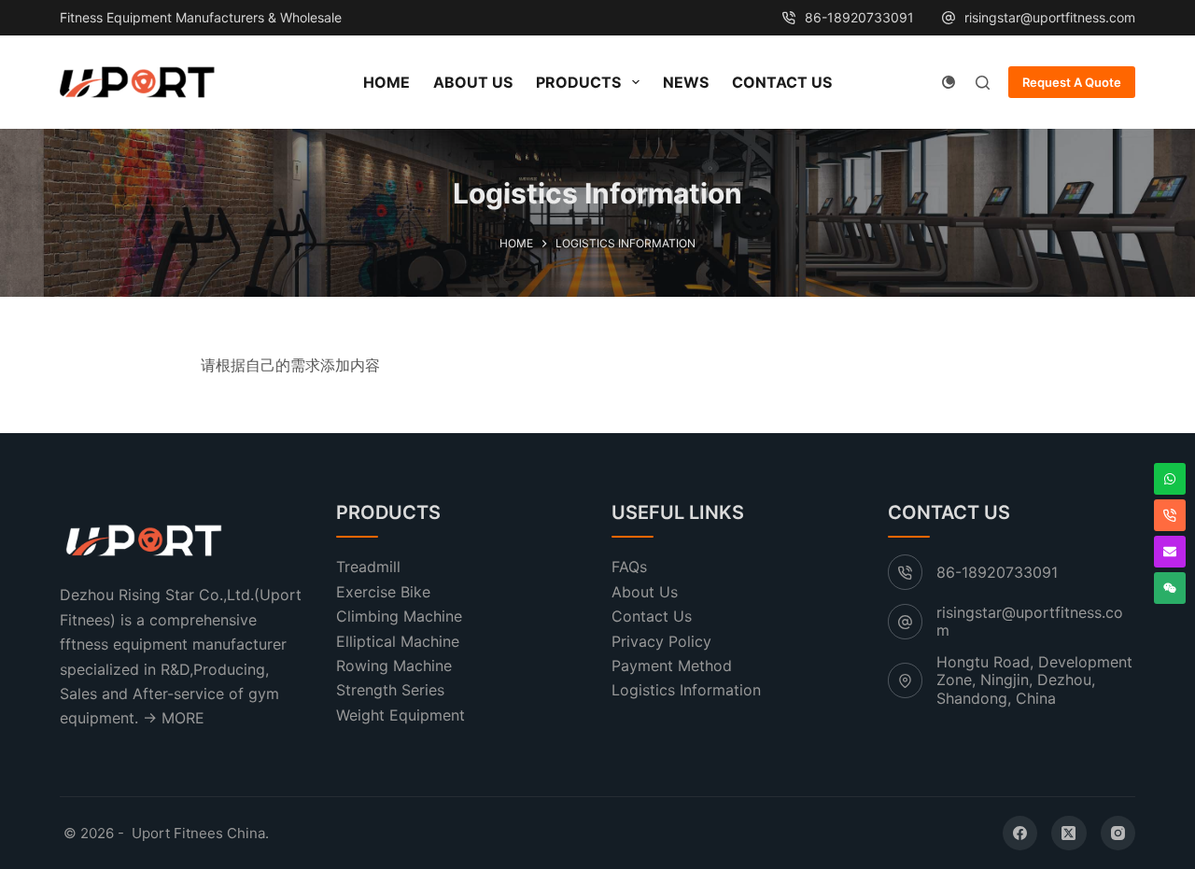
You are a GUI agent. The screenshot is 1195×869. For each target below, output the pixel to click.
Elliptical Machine (397, 641)
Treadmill (368, 566)
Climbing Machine (399, 616)
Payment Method (672, 665)
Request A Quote (1071, 82)
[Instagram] (1118, 833)
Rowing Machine (394, 665)
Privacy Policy (661, 641)
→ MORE (173, 717)
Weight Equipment (400, 715)
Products (578, 82)
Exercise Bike (383, 591)
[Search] (983, 83)
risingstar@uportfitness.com (1049, 17)
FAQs (629, 566)
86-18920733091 (859, 17)
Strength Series (390, 689)
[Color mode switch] (948, 82)
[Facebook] (1020, 833)
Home (386, 82)
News (686, 82)
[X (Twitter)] (1069, 833)
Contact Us (782, 82)
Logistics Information (686, 689)
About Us (473, 82)
